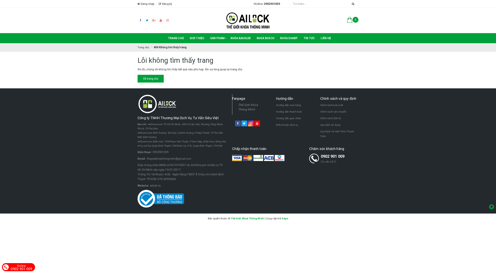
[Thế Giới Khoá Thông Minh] (248, 20)
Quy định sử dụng (330, 124)
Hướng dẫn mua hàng (288, 105)
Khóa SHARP (289, 38)
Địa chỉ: (142, 124)
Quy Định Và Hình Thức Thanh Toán (337, 134)
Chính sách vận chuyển (333, 111)
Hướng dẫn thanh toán (289, 111)
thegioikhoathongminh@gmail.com (169, 158)
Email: (142, 158)
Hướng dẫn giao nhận (288, 118)
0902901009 (161, 152)
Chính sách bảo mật (331, 105)
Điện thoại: (145, 152)
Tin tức (309, 38)
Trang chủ (176, 38)
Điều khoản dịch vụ (287, 124)
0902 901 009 (333, 156)
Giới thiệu (197, 38)
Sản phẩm (217, 38)
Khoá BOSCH (266, 38)
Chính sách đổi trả (330, 118)
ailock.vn (155, 185)
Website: (143, 185)
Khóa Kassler (241, 38)
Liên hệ (326, 38)
